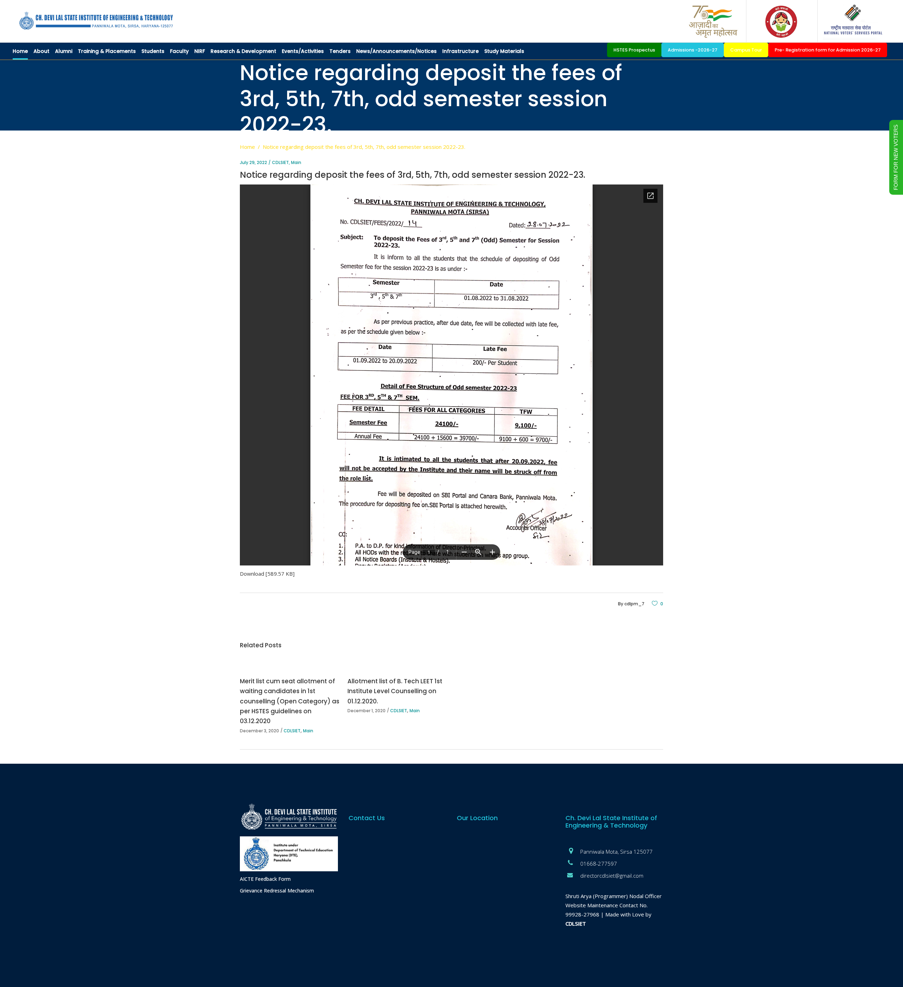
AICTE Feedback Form (265, 879)
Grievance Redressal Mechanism (277, 890)
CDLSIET (280, 162)
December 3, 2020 (259, 731)
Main (296, 162)
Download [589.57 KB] (267, 573)
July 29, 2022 (253, 162)
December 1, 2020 (366, 711)
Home (247, 146)
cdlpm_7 (634, 604)
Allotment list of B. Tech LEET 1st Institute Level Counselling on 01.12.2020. (394, 691)
